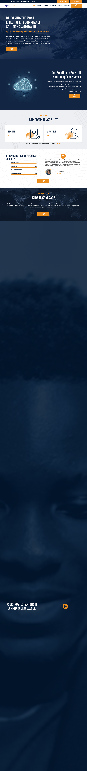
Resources (59, 5)
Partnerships (52, 5)
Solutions (39, 5)
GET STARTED (58, 144)
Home (34, 5)
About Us (46, 5)
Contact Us (67, 5)
